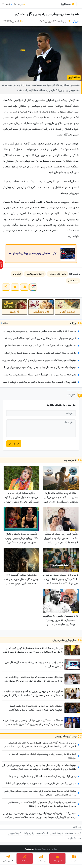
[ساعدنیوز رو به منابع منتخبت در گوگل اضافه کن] (33, 287)
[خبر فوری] (1, 264)
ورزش (75, 21)
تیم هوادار (73, 281)
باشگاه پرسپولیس (35, 274)
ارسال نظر (14, 444)
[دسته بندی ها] (78, 4)
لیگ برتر (17, 274)
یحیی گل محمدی (57, 274)
